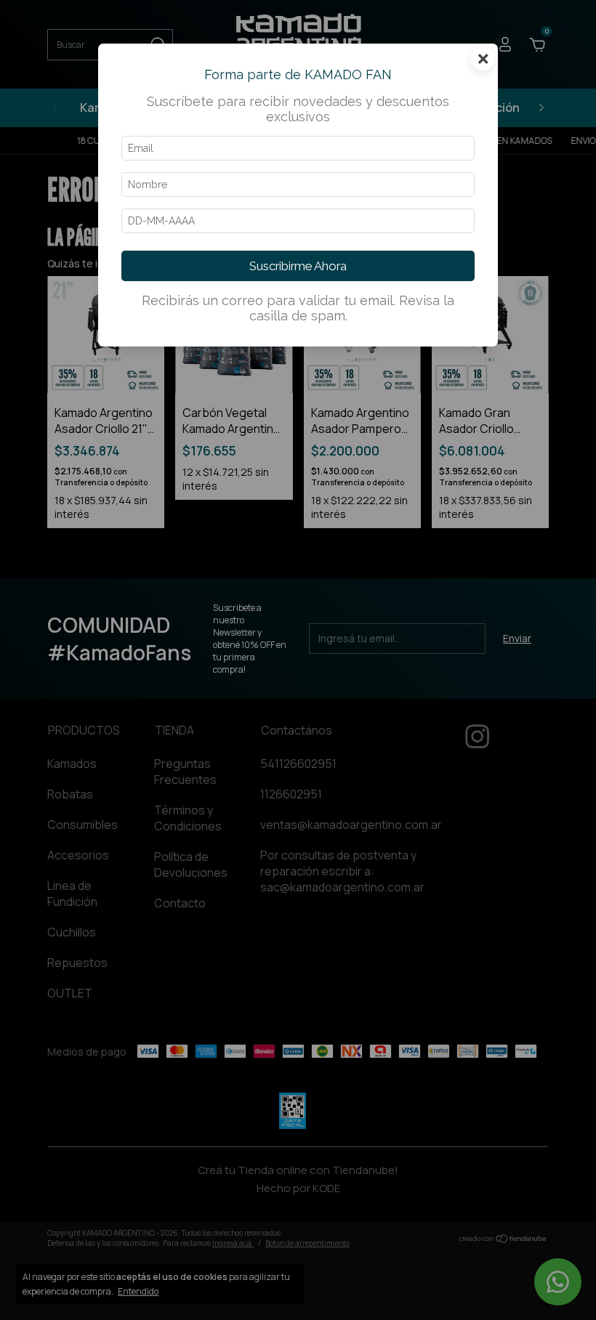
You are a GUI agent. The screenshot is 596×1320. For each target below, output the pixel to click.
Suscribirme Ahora (298, 266)
